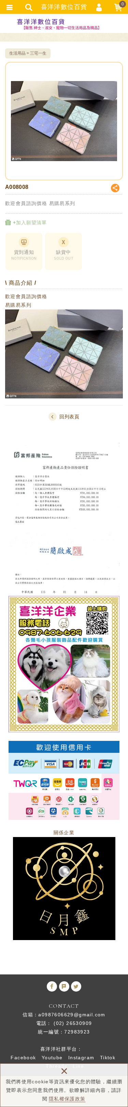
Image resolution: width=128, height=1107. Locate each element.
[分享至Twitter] (76, 986)
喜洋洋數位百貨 (64, 24)
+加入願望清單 (29, 222)
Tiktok (107, 1057)
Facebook (23, 1057)
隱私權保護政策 (67, 1099)
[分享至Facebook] (52, 986)
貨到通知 (24, 255)
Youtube (52, 1057)
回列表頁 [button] (69, 416)
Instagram (81, 1057)
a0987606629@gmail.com (71, 1014)
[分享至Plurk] (64, 986)
